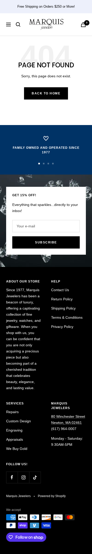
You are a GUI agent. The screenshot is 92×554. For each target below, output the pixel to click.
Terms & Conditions (67, 317)
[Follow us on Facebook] (12, 477)
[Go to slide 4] (53, 163)
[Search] (18, 24)
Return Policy (62, 299)
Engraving (14, 430)
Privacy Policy (62, 327)
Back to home (46, 93)
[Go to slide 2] (43, 163)
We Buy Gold (16, 449)
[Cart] (83, 24)
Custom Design (18, 421)
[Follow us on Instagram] (23, 477)
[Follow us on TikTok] (35, 477)
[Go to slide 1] (39, 163)
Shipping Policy (63, 308)
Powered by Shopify (52, 496)
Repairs (12, 412)
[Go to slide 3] (48, 163)
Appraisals (14, 439)
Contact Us (60, 290)
